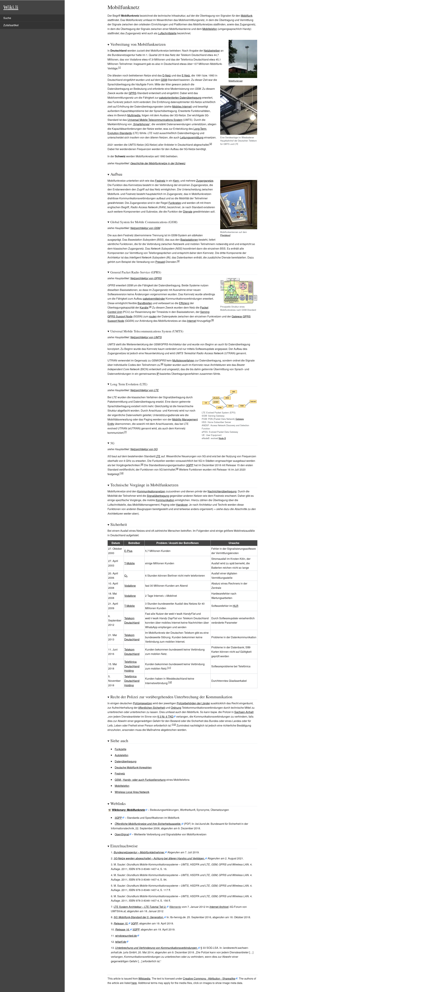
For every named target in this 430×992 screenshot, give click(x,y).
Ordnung (176, 708)
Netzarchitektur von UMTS (146, 337)
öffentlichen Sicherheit (151, 708)
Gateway (239, 418)
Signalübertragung (158, 496)
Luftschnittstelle (167, 33)
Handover (182, 505)
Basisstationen (189, 239)
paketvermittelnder (154, 298)
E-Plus (128, 551)
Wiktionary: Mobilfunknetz (128, 810)
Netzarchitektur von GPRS (146, 278)
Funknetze (174, 203)
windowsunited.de (126, 936)
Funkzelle (120, 749)
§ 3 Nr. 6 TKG (165, 716)
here (134, 983)
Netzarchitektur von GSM (145, 228)
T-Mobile (129, 563)
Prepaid (160, 262)
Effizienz (184, 303)
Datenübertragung (125, 761)
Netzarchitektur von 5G (144, 449)
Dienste (187, 211)
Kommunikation (165, 500)
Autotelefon (121, 755)
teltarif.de (120, 942)
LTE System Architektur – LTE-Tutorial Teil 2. (140, 907)
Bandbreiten (145, 303)
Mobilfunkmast (236, 80)
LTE (158, 456)
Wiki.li (10, 7)
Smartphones (141, 124)
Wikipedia (144, 978)
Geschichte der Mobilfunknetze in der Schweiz (157, 163)
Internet (191, 321)
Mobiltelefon (209, 29)
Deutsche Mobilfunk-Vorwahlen (133, 767)
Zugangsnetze (204, 181)
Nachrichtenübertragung (222, 491)
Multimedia (133, 115)
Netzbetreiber (212, 50)
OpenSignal (122, 834)
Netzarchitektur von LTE (144, 390)
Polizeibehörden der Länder (193, 703)
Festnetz (160, 181)
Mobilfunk (246, 15)
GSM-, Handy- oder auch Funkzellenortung (140, 780)
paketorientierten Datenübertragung (180, 97)
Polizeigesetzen (142, 703)
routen (153, 316)
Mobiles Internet (181, 106)
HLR (235, 606)
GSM (164, 80)
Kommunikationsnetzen (151, 491)
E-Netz (186, 75)
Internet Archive (218, 907)
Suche (7, 18)
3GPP (189, 465)
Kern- (176, 181)
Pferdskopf (225, 235)
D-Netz (166, 75)
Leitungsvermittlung (191, 137)
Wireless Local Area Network (132, 792)
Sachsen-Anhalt (243, 712)
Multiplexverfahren (183, 360)
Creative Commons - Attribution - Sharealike (209, 978)
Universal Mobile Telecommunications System (154, 120)
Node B (222, 438)
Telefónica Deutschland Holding (131, 666)
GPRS (132, 93)
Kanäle (144, 307)
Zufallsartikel (11, 25)
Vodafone (130, 586)
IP (158, 374)
